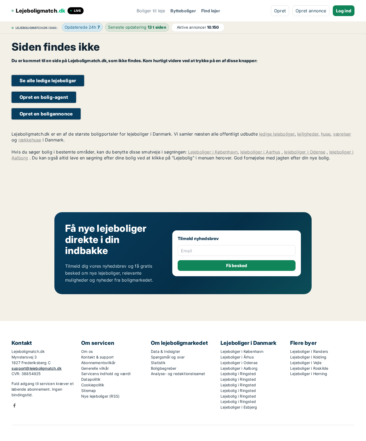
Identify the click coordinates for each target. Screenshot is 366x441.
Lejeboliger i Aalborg (239, 368)
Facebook (14, 405)
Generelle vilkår (95, 368)
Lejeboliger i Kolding (308, 357)
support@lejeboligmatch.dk (37, 368)
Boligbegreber (164, 368)
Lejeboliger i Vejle (306, 362)
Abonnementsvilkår (98, 362)
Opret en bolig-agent (44, 97)
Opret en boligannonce (46, 114)
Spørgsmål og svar (168, 357)
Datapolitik (90, 379)
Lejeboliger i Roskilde (309, 368)
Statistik (158, 362)
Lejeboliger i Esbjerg (239, 407)
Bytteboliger (183, 10)
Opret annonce (311, 10)
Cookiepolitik (92, 385)
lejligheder (307, 134)
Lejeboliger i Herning (308, 373)
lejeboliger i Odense (304, 152)
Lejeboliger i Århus (237, 357)
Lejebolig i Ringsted (238, 373)
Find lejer (210, 10)
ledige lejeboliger (277, 134)
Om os (87, 351)
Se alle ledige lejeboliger (48, 80)
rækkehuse (29, 140)
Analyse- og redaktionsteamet (178, 373)
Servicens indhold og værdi (105, 373)
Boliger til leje (151, 10)
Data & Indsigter (165, 351)
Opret (280, 10)
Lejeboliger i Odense (239, 362)
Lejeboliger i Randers (309, 351)
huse (326, 134)
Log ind (343, 10)
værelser (342, 134)
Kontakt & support (97, 357)
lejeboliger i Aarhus (260, 152)
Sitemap (88, 390)
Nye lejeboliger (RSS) (100, 396)
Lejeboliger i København (213, 152)
